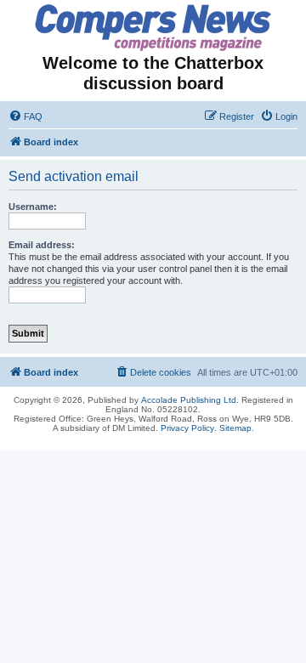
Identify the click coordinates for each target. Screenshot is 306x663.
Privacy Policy (187, 428)
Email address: (41, 245)
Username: (32, 206)
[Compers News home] (153, 27)
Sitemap (235, 428)
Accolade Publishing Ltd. (190, 400)
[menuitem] (25, 116)
